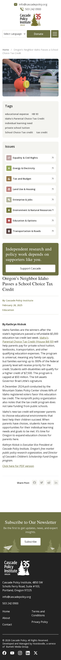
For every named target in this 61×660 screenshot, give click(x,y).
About (6, 618)
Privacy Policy (40, 622)
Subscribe (31, 541)
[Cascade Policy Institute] (30, 20)
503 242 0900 (10, 603)
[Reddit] (48, 483)
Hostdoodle (39, 643)
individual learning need (18, 123)
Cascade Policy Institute (19, 300)
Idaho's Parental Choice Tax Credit (24, 119)
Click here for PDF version (18, 466)
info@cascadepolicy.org (16, 597)
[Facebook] (34, 483)
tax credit (41, 132)
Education (8, 310)
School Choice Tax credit (19, 132)
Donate (38, 34)
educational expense (17, 114)
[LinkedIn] (56, 483)
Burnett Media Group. (17, 646)
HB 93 (35, 114)
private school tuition (17, 128)
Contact (7, 624)
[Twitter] (41, 483)
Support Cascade (30, 268)
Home (5, 49)
